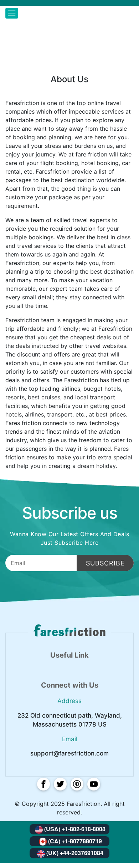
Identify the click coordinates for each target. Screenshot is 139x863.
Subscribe (105, 563)
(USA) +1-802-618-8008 (74, 829)
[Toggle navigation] (11, 13)
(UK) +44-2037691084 (74, 853)
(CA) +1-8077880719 (75, 841)
